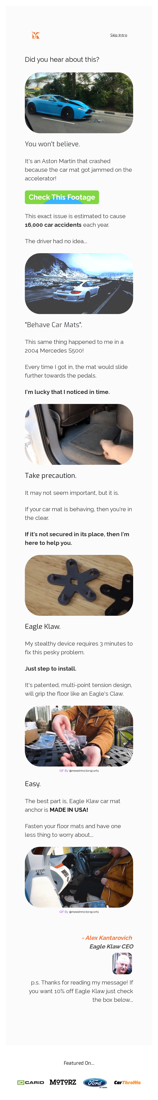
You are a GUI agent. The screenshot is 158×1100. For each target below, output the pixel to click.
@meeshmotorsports (84, 770)
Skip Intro (118, 35)
